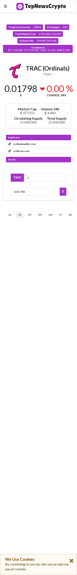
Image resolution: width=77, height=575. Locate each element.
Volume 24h (37, 40)
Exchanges (57, 27)
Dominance (39, 49)
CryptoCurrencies (25, 27)
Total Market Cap (38, 33)
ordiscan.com (21, 151)
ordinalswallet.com (24, 144)
